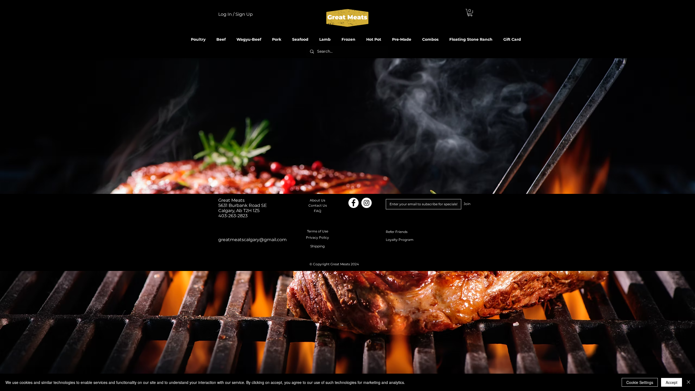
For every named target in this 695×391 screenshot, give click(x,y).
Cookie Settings (639, 382)
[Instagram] (366, 203)
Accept (671, 382)
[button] (470, 12)
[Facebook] (353, 203)
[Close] (688, 382)
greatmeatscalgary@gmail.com (252, 239)
